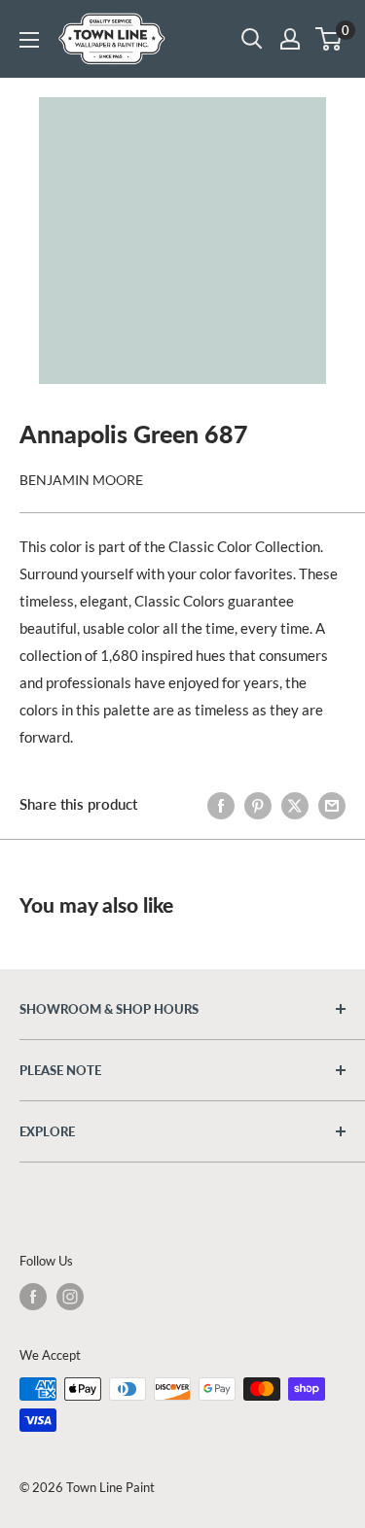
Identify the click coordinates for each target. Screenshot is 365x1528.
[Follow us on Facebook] (33, 1296)
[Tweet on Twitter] (295, 803)
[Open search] (252, 39)
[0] (329, 39)
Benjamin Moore (81, 479)
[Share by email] (332, 803)
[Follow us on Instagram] (70, 1296)
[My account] (290, 39)
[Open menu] (29, 40)
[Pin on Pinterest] (258, 803)
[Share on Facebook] (221, 803)
